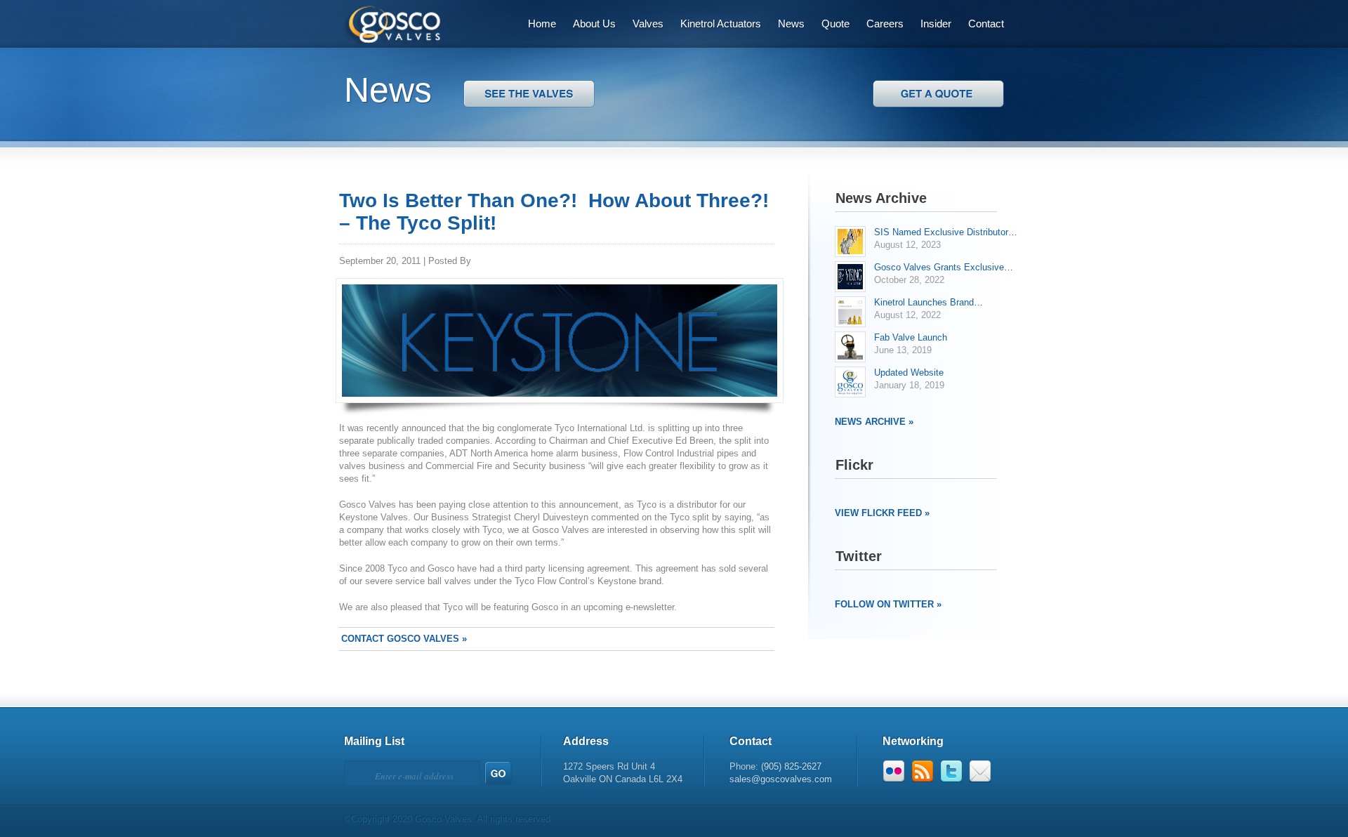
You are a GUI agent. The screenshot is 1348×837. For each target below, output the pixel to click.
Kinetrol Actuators (720, 23)
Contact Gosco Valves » (404, 638)
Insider (935, 23)
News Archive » (874, 421)
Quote (835, 23)
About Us (594, 23)
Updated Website (909, 372)
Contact (986, 23)
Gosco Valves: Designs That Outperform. (384, 22)
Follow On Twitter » (888, 604)
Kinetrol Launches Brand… (928, 302)
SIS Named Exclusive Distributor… (945, 232)
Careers (885, 23)
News (791, 23)
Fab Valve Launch (910, 337)
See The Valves (938, 93)
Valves (648, 23)
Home (542, 23)
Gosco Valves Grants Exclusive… (943, 267)
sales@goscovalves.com (780, 779)
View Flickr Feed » (882, 513)
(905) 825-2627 (791, 766)
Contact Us (529, 93)
